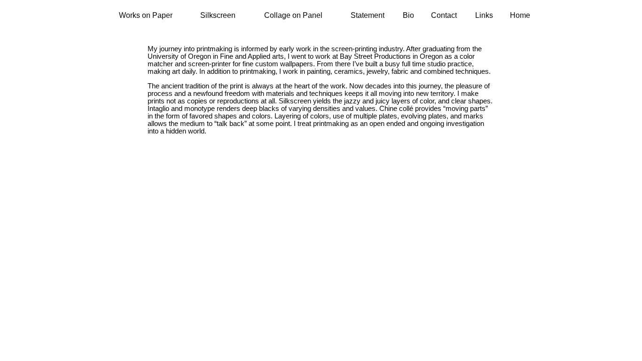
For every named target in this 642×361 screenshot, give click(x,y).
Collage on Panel (293, 15)
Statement (367, 15)
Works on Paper (145, 15)
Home (520, 15)
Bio (408, 15)
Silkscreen (217, 15)
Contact (444, 15)
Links (484, 15)
